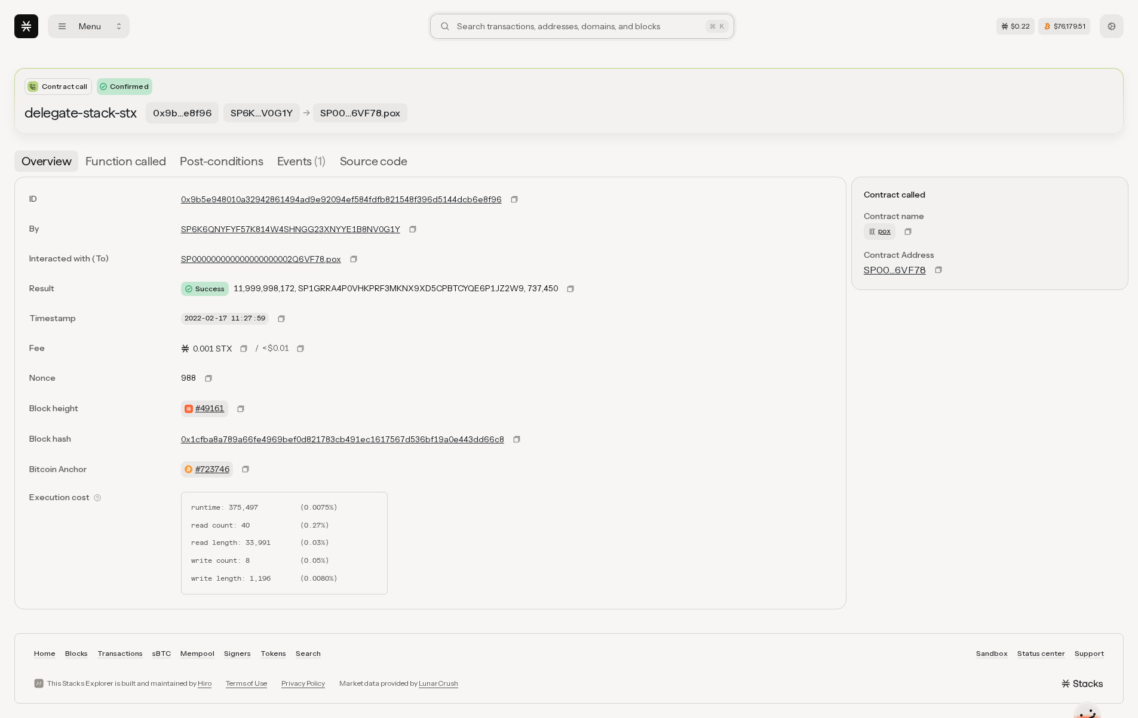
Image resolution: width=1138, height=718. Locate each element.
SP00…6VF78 (895, 270)
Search (308, 653)
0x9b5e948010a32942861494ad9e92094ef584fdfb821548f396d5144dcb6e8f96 (341, 199)
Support (1089, 653)
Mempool (197, 653)
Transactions (120, 653)
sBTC (161, 653)
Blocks (76, 653)
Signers (237, 653)
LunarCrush (438, 683)
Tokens (273, 653)
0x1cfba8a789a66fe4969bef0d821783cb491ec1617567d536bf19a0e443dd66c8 (342, 439)
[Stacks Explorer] (26, 26)
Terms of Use (246, 683)
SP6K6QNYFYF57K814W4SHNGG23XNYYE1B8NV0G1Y (290, 229)
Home (45, 653)
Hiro (204, 683)
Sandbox (992, 653)
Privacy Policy (303, 683)
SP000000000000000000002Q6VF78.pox (261, 259)
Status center (1041, 653)
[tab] (46, 161)
